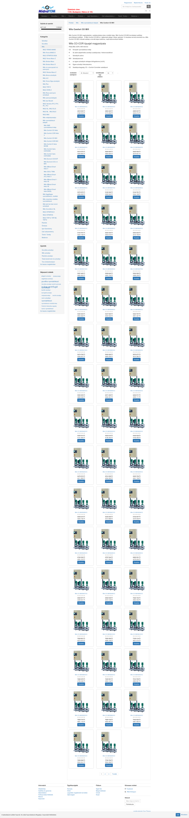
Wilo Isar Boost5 (48, 101)
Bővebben (184, 815)
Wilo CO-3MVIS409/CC (81, 634)
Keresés (69, 789)
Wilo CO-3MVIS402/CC (81, 431)
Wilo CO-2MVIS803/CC (109, 350)
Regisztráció (128, 3)
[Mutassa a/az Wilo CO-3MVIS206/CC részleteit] (81, 499)
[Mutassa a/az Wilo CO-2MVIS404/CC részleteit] (81, 215)
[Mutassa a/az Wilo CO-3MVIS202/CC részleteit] (137, 377)
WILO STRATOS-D (48, 212)
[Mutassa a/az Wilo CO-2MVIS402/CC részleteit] (81, 133)
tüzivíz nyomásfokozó (47, 308)
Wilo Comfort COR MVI (51, 141)
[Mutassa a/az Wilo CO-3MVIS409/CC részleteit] (81, 620)
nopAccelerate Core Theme (142, 811)
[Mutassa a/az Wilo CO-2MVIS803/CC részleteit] (109, 336)
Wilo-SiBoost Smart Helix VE (50, 185)
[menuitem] (45, 16)
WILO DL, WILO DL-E (49, 109)
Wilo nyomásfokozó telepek (49, 121)
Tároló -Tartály (46, 235)
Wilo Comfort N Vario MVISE (50, 145)
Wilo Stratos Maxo (48, 61)
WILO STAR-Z (47, 90)
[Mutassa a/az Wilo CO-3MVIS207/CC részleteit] (109, 499)
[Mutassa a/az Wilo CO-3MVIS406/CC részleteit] (109, 539)
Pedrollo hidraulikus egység (49, 306)
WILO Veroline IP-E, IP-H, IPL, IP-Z (50, 105)
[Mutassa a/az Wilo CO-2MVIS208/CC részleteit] (137, 174)
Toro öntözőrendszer (48, 262)
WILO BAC (46, 114)
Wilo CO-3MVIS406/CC (109, 553)
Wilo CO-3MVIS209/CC (136, 553)
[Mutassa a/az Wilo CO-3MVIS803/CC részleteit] (81, 661)
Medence (45, 237)
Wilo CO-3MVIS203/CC (109, 431)
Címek (98, 793)
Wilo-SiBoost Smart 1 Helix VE (50, 180)
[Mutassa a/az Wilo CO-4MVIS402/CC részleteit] (137, 661)
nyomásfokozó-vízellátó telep (49, 303)
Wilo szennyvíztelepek (50, 98)
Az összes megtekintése (47, 264)
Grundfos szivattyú (47, 250)
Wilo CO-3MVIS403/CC (136, 431)
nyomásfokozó (47, 300)
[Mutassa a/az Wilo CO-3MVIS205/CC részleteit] (137, 458)
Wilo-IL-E (45, 78)
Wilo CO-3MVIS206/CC (81, 512)
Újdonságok (71, 795)
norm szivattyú (46, 298)
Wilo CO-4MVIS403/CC (136, 715)
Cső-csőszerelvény (48, 232)
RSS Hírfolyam (131, 792)
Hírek (69, 791)
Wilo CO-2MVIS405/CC (136, 228)
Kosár (98, 795)
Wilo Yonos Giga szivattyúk (51, 81)
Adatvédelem (42, 793)
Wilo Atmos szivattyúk (49, 75)
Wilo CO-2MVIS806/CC (109, 390)
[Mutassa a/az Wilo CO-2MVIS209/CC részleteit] (109, 215)
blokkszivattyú (57, 276)
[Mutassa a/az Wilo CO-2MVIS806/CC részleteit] (109, 377)
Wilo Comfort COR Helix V (51, 134)
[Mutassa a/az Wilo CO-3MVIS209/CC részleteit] (137, 539)
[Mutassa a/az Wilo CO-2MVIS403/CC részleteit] (137, 133)
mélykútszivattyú (46, 295)
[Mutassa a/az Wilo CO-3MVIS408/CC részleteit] (109, 580)
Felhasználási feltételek (45, 795)
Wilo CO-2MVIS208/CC (136, 188)
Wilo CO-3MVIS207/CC (109, 512)
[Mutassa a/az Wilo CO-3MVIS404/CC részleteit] (109, 458)
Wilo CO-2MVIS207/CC (109, 188)
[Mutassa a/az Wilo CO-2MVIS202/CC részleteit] (81, 93)
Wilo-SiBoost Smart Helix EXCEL (50, 190)
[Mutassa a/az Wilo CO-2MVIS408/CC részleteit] (81, 296)
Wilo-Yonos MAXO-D (49, 53)
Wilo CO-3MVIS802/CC (136, 593)
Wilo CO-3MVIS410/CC (136, 634)
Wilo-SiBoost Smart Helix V (50, 168)
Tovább (114, 774)
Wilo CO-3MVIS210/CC (109, 634)
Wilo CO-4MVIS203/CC (81, 715)
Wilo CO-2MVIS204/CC (136, 106)
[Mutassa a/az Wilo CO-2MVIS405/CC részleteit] (137, 215)
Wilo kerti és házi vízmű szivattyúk (50, 205)
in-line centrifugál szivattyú (50, 287)
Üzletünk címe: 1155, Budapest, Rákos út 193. (80, 10)
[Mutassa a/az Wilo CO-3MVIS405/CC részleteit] (81, 539)
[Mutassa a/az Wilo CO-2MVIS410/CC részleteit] (81, 336)
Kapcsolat (41, 799)
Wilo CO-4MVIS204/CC (81, 756)
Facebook (130, 789)
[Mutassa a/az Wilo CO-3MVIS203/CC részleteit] (109, 418)
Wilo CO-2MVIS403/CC (136, 147)
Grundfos (45, 44)
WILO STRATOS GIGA (50, 55)
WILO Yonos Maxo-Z (49, 58)
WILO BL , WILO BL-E (49, 112)
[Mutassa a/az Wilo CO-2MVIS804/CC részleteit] (137, 336)
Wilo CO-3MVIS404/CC (109, 472)
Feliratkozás (130, 804)
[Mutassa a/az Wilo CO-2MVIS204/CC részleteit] (137, 93)
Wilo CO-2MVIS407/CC (136, 269)
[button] (45, 16)
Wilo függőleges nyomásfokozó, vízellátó (50, 195)
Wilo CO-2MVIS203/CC (109, 106)
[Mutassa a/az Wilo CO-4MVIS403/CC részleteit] (137, 702)
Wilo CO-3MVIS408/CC (109, 593)
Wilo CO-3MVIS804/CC (109, 715)
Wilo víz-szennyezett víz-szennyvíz (50, 68)
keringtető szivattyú (47, 293)
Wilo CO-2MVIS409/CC (109, 309)
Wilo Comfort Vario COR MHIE (49, 155)
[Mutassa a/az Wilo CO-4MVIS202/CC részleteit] (109, 661)
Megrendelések (101, 791)
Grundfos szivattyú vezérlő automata (51, 284)
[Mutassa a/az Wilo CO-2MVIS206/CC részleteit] (81, 174)
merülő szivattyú (56, 295)
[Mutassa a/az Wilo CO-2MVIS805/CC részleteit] (81, 377)
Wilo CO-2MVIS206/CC (81, 188)
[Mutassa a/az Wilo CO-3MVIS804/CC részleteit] (109, 702)
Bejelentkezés (138, 3)
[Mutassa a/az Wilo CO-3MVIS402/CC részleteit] (81, 418)
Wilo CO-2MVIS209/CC (109, 228)
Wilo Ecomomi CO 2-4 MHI (51, 163)
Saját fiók (99, 789)
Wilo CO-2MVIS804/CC (136, 350)
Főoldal (71, 23)
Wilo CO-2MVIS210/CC (81, 269)
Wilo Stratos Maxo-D (49, 64)
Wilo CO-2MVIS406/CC (109, 269)
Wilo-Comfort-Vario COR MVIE (50, 150)
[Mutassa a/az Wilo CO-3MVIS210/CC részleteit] (109, 620)
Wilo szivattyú (46, 253)
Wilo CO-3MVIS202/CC (136, 390)
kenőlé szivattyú (46, 290)
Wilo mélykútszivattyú (49, 117)
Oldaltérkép (42, 789)
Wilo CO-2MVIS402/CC (81, 147)
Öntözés (44, 226)
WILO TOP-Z (47, 87)
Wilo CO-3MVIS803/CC (81, 674)
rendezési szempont (73, 74)
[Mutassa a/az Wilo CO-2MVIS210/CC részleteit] (81, 255)
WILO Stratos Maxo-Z (49, 72)
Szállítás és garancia (44, 791)
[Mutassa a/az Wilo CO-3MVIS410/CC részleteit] (137, 620)
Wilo (43, 47)
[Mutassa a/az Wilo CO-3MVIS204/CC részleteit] (81, 458)
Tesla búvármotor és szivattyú (51, 259)
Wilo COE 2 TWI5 (49, 172)
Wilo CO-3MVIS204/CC (81, 472)
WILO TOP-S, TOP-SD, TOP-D (50, 219)
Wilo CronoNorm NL (49, 209)
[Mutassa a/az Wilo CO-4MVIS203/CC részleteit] (81, 702)
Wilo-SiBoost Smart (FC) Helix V (50, 175)
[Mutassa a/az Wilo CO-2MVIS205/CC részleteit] (109, 133)
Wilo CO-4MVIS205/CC (109, 756)
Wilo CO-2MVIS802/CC (136, 309)
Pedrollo (44, 223)
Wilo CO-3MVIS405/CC (81, 553)
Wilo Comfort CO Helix (51, 130)
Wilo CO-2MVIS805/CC (81, 390)
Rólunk (40, 797)
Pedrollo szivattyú (47, 256)
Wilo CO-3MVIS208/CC (136, 512)
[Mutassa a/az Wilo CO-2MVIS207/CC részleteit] (109, 174)
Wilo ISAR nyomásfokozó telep (50, 126)
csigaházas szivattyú (47, 279)
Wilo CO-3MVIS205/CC (136, 472)
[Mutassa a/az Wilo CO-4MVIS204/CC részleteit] (81, 742)
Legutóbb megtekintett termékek (77, 793)
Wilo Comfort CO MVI (50, 138)
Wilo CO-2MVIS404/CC (81, 228)
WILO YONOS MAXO (49, 50)
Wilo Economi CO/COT (51, 159)
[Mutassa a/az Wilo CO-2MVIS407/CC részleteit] (137, 255)
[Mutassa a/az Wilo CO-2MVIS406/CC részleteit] (109, 255)
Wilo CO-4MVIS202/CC (109, 674)
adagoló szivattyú (46, 276)
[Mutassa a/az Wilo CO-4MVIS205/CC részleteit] (109, 742)
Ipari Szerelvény (47, 229)
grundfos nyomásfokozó (50, 281)
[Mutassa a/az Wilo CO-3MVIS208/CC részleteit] (137, 499)
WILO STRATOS (48, 215)
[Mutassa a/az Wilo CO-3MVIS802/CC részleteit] (137, 580)
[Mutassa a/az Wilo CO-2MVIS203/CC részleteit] (109, 93)
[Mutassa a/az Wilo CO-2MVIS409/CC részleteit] (109, 296)
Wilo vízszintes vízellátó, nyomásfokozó (50, 200)
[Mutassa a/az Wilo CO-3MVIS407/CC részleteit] (81, 580)
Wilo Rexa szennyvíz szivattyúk (49, 94)
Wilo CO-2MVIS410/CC (81, 350)
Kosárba (81, 116)
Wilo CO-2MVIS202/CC (81, 106)
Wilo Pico (46, 84)
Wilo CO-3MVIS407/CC (81, 593)
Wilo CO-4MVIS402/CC (136, 674)
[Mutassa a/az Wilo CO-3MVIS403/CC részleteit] (137, 418)
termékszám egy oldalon (100, 75)
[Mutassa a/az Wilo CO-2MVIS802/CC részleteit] (137, 296)
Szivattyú (44, 41)
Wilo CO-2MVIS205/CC (109, 147)
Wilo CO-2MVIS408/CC (81, 309)
